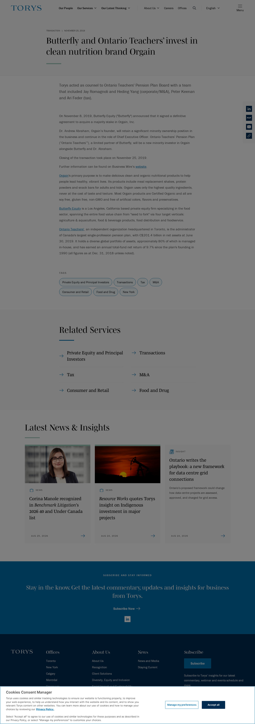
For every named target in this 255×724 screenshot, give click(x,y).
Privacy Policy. (45, 709)
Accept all (213, 704)
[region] (127, 705)
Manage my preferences (181, 704)
